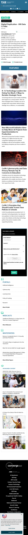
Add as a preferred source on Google (9, 5)
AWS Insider (14, 480)
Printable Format (18, 62)
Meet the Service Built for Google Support (14, 348)
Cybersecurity (6, 289)
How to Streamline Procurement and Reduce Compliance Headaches (12, 392)
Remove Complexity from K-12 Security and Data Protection (13, 337)
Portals (6, 282)
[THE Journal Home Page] (7, 2)
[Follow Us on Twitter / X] (15, 8)
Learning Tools (6, 294)
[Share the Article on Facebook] (2, 18)
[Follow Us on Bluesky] (11, 8)
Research (5, 302)
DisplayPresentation (6, 21)
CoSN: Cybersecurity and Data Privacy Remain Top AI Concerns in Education (14, 170)
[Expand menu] (26, 3)
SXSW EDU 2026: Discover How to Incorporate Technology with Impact (12, 372)
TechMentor (14, 510)
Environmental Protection (14, 487)
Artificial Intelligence (8, 285)
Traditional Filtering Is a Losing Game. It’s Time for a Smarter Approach (14, 319)
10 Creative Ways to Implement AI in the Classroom (13, 343)
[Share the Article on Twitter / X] (9, 18)
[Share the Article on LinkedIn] (5, 18)
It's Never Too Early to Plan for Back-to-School (13, 413)
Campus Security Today (14, 482)
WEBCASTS (7, 315)
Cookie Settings (11, 528)
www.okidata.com (6, 34)
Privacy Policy (15, 254)
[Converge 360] (14, 465)
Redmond (14, 500)
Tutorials (13, 11)
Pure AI (14, 498)
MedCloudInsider (14, 493)
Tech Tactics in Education (14, 512)
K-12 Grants (20, 11)
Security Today (14, 505)
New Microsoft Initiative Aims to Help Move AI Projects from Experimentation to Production (14, 130)
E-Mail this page (7, 62)
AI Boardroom (14, 475)
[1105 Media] (14, 472)
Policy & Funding (7, 298)
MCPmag (14, 491)
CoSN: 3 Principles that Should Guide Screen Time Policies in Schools (13, 207)
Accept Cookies (12, 532)
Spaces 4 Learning (14, 507)
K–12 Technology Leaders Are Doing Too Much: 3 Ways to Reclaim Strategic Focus (14, 92)
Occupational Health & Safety (14, 496)
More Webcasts (7, 325)
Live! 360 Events (14, 489)
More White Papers (8, 360)
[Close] (21, 514)
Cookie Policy (7, 525)
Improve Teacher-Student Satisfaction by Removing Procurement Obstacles (13, 433)
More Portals (6, 307)
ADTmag (14, 477)
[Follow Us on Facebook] (13, 8)
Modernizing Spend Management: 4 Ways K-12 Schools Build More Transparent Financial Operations (14, 354)
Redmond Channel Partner (14, 503)
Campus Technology (14, 484)
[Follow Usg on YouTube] (17, 8)
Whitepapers (8, 333)
